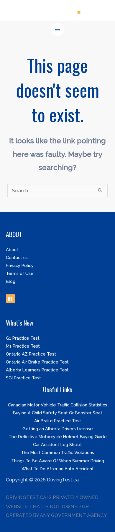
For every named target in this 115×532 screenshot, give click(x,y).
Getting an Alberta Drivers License (57, 428)
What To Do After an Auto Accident (58, 468)
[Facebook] (10, 298)
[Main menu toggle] (57, 29)
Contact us (17, 257)
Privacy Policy (20, 265)
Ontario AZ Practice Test (31, 353)
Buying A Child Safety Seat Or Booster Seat (57, 412)
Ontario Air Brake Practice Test (37, 361)
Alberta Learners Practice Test (37, 369)
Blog (10, 281)
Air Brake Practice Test (57, 420)
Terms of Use (20, 273)
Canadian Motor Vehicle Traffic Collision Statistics (57, 404)
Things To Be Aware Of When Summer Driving (57, 460)
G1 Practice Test (23, 338)
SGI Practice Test (23, 377)
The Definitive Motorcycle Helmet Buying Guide (58, 436)
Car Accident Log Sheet (57, 444)
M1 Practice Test (23, 345)
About (12, 249)
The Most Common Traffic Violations (57, 452)
